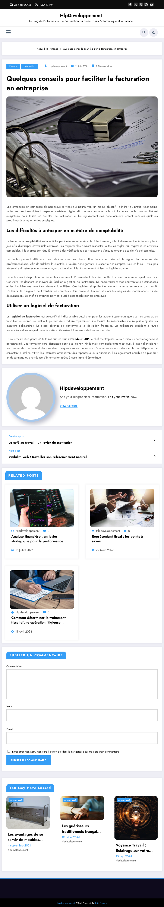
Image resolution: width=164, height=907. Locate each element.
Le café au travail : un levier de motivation (41, 442)
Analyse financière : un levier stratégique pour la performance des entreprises (37, 539)
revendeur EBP (78, 339)
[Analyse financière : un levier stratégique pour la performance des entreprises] (42, 508)
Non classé (16, 800)
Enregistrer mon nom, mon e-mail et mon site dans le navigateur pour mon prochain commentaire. (66, 752)
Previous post (16, 436)
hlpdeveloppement (58, 66)
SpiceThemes (101, 903)
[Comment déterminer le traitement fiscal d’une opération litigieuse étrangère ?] (42, 589)
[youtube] (152, 4)
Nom (9, 706)
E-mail (9, 729)
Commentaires (14, 666)
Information (29, 66)
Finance (13, 66)
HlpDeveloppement (81, 15)
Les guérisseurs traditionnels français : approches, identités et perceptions (28, 828)
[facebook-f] (130, 4)
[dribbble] (141, 4)
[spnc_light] (153, 32)
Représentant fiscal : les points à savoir (117, 539)
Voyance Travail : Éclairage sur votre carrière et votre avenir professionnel (82, 848)
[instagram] (146, 4)
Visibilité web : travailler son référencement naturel (48, 457)
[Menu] (8, 32)
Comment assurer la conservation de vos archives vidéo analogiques (133, 838)
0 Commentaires (104, 66)
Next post (14, 450)
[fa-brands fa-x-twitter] (136, 4)
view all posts (69, 405)
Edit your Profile (119, 397)
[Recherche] (144, 32)
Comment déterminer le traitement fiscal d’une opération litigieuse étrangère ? (38, 620)
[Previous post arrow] (154, 439)
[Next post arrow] (154, 456)
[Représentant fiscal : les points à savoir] (122, 508)
